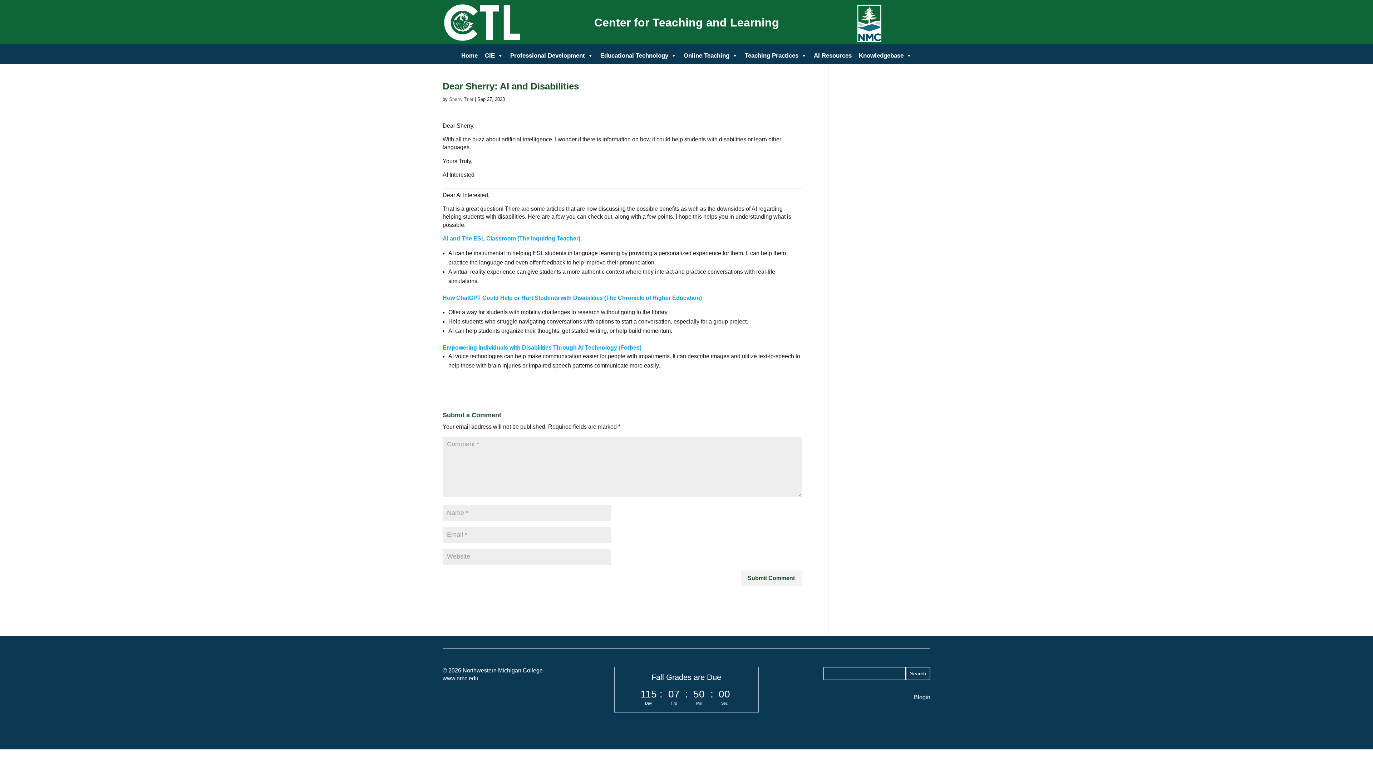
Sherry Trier (461, 99)
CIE (490, 55)
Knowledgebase (881, 55)
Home (469, 55)
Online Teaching (706, 55)
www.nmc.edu (460, 678)
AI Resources (833, 55)
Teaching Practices (771, 55)
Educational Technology (634, 55)
